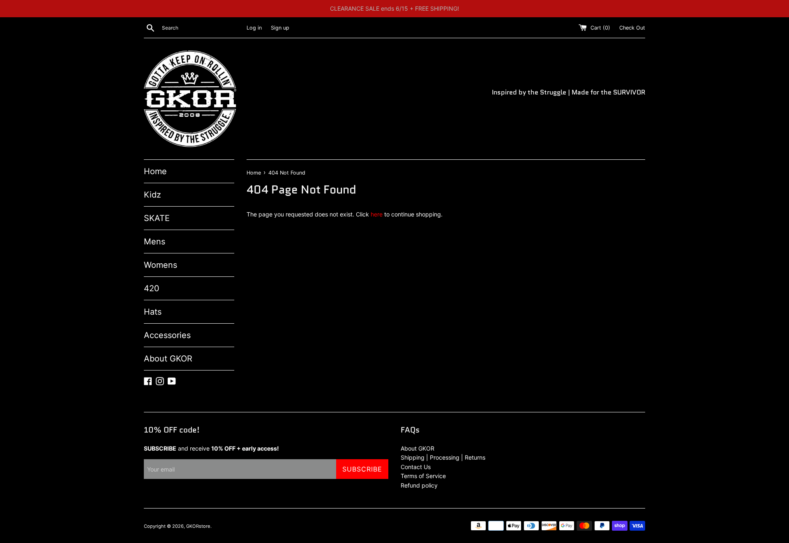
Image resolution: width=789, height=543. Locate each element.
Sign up (280, 28)
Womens (160, 265)
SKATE (157, 218)
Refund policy (419, 485)
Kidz (152, 195)
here (377, 214)
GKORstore (198, 526)
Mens (154, 241)
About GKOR (168, 359)
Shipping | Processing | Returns (443, 457)
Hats (152, 312)
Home (155, 171)
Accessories (167, 335)
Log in (254, 28)
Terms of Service (423, 475)
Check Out (632, 28)
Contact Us (416, 466)
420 (151, 288)
